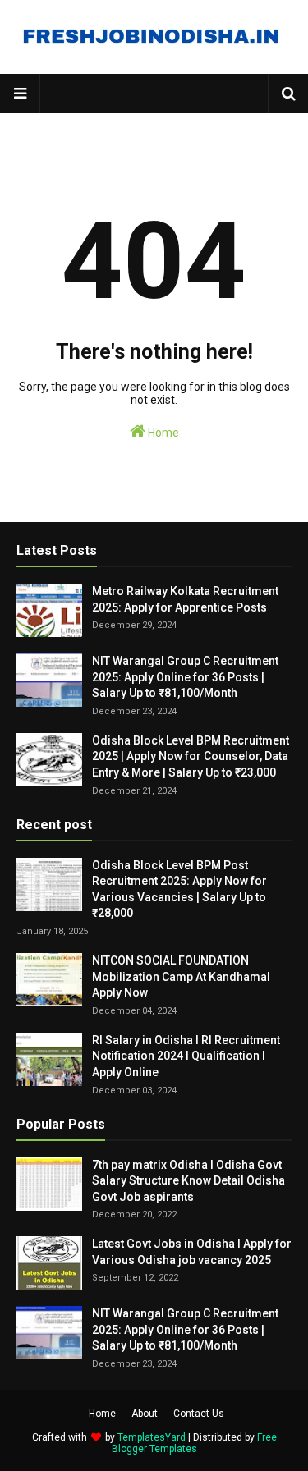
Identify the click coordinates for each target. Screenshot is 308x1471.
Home (162, 432)
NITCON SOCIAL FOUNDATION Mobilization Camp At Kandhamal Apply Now (181, 976)
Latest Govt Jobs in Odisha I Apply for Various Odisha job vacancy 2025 (192, 1252)
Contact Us (198, 1413)
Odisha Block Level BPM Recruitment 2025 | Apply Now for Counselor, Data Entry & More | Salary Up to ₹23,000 (190, 756)
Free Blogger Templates (194, 1443)
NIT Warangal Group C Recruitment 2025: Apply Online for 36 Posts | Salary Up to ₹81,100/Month (185, 676)
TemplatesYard (151, 1437)
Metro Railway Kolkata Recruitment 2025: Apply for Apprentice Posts (185, 599)
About (144, 1413)
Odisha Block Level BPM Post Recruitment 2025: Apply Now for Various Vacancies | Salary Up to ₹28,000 (179, 889)
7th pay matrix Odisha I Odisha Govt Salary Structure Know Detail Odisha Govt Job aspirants (188, 1180)
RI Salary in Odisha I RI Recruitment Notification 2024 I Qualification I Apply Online (186, 1056)
